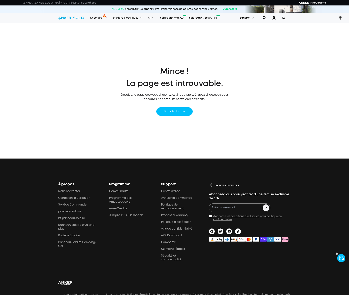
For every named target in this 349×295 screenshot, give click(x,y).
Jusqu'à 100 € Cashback (126, 215)
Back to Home (174, 111)
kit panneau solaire (71, 218)
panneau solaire (69, 211)
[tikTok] (238, 231)
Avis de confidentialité (176, 228)
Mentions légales (173, 249)
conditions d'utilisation (245, 216)
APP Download (171, 235)
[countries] (341, 18)
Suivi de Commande (72, 204)
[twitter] (220, 231)
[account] (274, 18)
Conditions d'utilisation (74, 198)
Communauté (119, 191)
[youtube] (229, 231)
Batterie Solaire (69, 235)
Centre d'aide (170, 191)
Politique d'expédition (176, 222)
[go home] (71, 18)
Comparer (168, 242)
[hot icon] (104, 15)
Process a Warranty (174, 215)
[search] (264, 18)
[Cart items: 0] (283, 18)
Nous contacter (69, 191)
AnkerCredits (118, 208)
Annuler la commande (176, 198)
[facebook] (212, 231)
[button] (274, 18)
